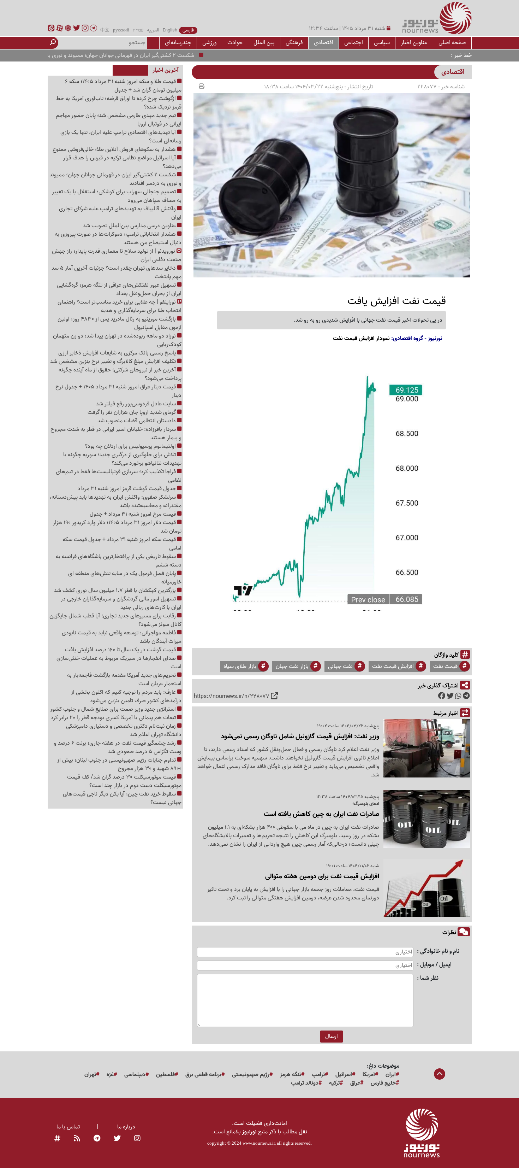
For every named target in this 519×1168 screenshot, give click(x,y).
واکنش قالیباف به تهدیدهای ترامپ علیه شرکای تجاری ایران (120, 213)
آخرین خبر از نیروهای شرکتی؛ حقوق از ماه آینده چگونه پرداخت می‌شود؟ (120, 374)
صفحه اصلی (452, 42)
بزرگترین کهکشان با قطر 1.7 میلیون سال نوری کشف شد (115, 590)
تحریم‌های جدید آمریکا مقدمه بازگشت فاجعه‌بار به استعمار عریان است (124, 679)
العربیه (153, 30)
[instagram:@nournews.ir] (137, 1139)
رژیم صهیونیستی (250, 1074)
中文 (104, 30)
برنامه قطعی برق (203, 1074)
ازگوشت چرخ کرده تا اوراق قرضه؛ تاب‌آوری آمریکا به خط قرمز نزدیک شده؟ (118, 103)
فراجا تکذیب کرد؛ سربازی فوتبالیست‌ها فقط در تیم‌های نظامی (118, 476)
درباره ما (126, 1127)
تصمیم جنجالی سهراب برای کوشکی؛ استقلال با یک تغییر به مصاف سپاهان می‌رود (116, 196)
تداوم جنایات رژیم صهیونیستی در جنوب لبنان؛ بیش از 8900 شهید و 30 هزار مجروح (119, 764)
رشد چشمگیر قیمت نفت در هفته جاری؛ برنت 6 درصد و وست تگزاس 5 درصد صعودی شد (117, 747)
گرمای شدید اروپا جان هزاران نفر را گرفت (132, 412)
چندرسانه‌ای (178, 42)
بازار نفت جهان (292, 666)
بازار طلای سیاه (239, 666)
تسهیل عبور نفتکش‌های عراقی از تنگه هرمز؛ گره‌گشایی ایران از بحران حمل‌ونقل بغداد (119, 289)
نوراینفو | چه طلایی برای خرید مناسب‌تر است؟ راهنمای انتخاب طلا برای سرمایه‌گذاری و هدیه (119, 306)
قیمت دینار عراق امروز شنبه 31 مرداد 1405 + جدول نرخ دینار (118, 391)
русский (121, 30)
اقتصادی (323, 42)
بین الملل (264, 42)
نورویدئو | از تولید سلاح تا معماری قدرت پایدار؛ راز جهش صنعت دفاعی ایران (116, 255)
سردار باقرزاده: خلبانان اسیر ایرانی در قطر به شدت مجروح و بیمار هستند (115, 433)
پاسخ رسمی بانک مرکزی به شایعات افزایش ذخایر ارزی (117, 353)
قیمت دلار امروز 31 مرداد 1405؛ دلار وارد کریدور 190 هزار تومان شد (117, 527)
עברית (138, 30)
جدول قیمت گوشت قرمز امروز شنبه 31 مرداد (127, 488)
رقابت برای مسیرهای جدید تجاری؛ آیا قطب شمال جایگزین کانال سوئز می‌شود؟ (115, 620)
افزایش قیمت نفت (393, 666)
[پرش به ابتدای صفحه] (439, 1074)
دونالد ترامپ (304, 1083)
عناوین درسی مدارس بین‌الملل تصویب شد (130, 225)
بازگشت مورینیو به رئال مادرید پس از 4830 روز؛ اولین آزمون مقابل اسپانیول (119, 323)
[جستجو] (53, 43)
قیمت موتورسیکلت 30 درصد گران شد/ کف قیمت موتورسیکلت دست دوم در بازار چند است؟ (124, 781)
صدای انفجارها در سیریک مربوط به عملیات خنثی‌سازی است (118, 662)
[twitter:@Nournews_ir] (117, 1139)
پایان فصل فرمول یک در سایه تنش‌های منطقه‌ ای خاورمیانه (124, 578)
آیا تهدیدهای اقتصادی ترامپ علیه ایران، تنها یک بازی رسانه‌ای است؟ (120, 137)
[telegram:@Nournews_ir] (97, 1139)
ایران (391, 1074)
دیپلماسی (134, 1074)
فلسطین (165, 1074)
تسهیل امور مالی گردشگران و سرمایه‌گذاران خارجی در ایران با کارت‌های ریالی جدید (121, 603)
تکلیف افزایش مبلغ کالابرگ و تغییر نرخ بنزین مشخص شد (113, 361)
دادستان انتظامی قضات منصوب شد (137, 420)
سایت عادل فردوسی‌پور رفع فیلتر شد (136, 404)
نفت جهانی (340, 666)
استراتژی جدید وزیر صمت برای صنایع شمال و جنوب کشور (113, 709)
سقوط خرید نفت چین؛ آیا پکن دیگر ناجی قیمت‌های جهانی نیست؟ (122, 798)
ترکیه (334, 1083)
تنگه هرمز (290, 1074)
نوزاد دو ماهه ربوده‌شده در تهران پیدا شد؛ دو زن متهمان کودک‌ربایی (117, 340)
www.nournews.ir (259, 1143)
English (170, 30)
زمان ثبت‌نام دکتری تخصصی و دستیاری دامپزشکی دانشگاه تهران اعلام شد (123, 730)
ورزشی (209, 42)
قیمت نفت (445, 666)
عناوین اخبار (414, 42)
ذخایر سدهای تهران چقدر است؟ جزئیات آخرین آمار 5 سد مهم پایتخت (116, 272)
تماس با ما (68, 1127)
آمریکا (369, 1074)
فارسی (188, 30)
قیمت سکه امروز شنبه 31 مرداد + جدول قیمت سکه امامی (121, 544)
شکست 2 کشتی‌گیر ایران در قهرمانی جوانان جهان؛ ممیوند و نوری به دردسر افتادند (125, 55)
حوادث (235, 42)
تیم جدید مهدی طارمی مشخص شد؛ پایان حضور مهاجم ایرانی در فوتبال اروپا (118, 120)
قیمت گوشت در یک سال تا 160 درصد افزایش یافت (121, 650)
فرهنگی (294, 42)
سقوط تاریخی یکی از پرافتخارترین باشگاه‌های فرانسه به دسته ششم (118, 561)
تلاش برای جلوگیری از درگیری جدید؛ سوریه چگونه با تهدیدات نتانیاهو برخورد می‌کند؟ (122, 459)
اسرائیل (343, 1074)
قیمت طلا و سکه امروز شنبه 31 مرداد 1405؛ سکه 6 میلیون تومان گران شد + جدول (123, 86)
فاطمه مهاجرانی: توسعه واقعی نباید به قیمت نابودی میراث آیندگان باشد (121, 637)
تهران (90, 1074)
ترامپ (318, 1074)
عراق (355, 1083)
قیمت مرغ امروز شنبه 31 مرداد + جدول (133, 514)
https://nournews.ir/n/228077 (231, 696)
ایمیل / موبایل (436, 965)
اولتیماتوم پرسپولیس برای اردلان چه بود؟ (131, 446)
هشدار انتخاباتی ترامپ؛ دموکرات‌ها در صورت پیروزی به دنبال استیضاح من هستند (118, 238)
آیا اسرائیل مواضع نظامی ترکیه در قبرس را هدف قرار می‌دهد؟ (122, 162)
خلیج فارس (383, 1083)
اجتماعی (353, 42)
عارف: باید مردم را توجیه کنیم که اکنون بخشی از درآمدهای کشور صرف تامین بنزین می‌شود (126, 696)
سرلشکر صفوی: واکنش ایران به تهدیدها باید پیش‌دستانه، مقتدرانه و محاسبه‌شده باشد (115, 501)
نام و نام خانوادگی (439, 951)
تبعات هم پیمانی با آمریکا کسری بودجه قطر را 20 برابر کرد (114, 717)
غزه (110, 1074)
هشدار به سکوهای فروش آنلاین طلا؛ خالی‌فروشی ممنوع (115, 149)
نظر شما (429, 978)
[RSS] (77, 1139)
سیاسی (382, 42)
